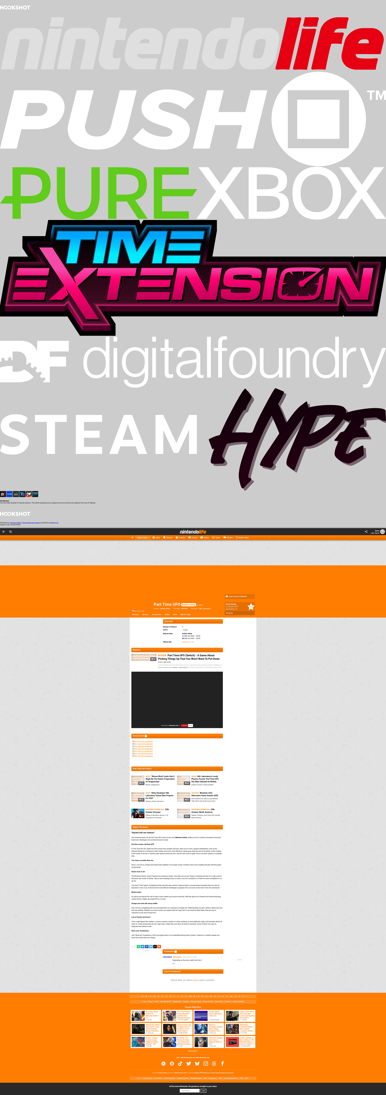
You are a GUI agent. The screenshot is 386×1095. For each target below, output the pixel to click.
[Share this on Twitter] (151, 946)
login (195, 980)
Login (372, 533)
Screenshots (156, 615)
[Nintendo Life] (193, 531)
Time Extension (169, 1078)
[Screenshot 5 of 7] (147, 751)
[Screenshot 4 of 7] (147, 749)
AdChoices (206, 1073)
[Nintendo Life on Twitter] (188, 1064)
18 (142, 783)
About (150, 1002)
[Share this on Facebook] (147, 946)
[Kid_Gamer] (167, 957)
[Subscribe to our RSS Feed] (163, 1064)
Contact (186, 1002)
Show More (192, 1051)
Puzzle (185, 630)
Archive (227, 1002)
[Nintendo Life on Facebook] (222, 1064)
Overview (135, 615)
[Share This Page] (366, 531)
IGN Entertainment (181, 1073)
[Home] (132, 537)
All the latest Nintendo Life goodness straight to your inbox (193, 1086)
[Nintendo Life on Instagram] (205, 1064)
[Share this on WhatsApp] (138, 946)
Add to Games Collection (238, 596)
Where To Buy (186, 615)
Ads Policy (219, 1002)
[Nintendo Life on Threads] (214, 1064)
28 (188, 816)
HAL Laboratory (205, 609)
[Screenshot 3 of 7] (147, 746)
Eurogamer (213, 1078)
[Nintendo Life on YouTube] (172, 1064)
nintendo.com (187, 642)
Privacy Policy (196, 1002)
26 (188, 783)
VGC (220, 1078)
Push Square (147, 1078)
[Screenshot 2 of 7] (147, 744)
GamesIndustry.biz (231, 1078)
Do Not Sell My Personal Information (222, 1073)
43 (154, 659)
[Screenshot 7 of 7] (147, 756)
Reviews (145, 615)
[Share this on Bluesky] (142, 946)
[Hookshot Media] (15, 14)
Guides (167, 615)
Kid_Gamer (177, 957)
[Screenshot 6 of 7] (147, 753)
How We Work (166, 1002)
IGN (205, 1078)
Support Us (177, 1002)
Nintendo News (196, 1078)
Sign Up (377, 533)
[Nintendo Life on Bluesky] (197, 1064)
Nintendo (184, 609)
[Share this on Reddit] (159, 946)
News (175, 615)
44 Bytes (197, 1073)
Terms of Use (208, 1002)
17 (142, 816)
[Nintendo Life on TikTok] (180, 1064)
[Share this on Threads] (155, 946)
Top (144, 1002)
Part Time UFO (174, 604)
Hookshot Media (15, 523)
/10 (236, 607)
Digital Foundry (183, 1078)
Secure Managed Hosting (31, 523)
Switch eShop (165, 609)
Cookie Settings (238, 1002)
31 (188, 800)
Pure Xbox (158, 1078)
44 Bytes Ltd (53, 523)
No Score (229, 613)
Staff (156, 1002)
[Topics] (3, 531)
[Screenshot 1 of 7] (147, 741)
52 (142, 800)
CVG (241, 1078)
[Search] (10, 531)
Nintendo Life (173, 725)
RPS (246, 1078)
